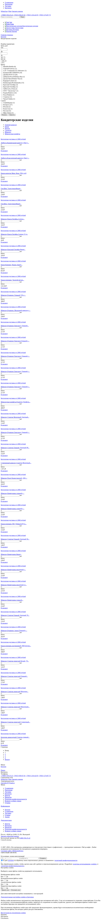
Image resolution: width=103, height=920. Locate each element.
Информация (5, 806)
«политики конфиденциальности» (12, 866)
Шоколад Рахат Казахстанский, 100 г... (14, 478)
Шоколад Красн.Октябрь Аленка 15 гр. (14, 234)
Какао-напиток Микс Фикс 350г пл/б (13, 173)
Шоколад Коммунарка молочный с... (13, 569)
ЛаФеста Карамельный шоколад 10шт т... (15, 143)
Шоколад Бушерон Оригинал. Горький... (15, 326)
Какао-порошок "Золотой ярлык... (12, 280)
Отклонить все (15, 890)
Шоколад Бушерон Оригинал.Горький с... (15, 341)
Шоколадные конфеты (12, 134)
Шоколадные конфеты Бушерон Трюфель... (15, 402)
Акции (7, 817)
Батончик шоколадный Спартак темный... (15, 737)
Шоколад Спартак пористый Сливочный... (15, 722)
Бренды (7, 795)
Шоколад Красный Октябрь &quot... (13, 249)
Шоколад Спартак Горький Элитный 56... (15, 539)
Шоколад (8, 132)
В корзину (4, 151)
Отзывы (7, 803)
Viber (10, 11)
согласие (11, 860)
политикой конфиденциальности (66, 860)
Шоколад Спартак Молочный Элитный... (15, 417)
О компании (9, 2)
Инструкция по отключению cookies (13, 913)
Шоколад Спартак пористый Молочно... (14, 691)
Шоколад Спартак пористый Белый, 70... (15, 661)
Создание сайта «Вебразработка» (12, 851)
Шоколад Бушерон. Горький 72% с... (13, 295)
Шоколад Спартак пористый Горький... (14, 676)
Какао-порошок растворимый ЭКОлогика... (16, 646)
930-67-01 (19, 15)
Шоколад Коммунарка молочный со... (14, 585)
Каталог (7, 809)
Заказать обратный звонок (10, 836)
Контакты (8, 8)
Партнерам (8, 4)
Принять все (5, 890)
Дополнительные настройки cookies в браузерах (17, 897)
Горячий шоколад (11, 125)
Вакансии (8, 797)
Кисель (7, 128)
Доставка (8, 6)
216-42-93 (32, 15)
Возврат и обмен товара (13, 801)
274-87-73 (45, 15)
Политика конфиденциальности (16, 799)
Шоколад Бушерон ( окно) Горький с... (14, 630)
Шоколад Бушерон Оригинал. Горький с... (15, 356)
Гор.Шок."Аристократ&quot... (11, 188)
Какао (7, 126)
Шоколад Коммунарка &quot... (11, 554)
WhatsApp (4, 11)
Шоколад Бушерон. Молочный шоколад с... (15, 310)
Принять (4, 914)
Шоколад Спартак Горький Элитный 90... (15, 447)
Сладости (8, 130)
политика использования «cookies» (85, 864)
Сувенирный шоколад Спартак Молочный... (16, 463)
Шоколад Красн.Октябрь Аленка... (13, 219)
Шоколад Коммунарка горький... (12, 600)
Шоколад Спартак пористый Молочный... (15, 707)
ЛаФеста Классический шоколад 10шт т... (15, 158)
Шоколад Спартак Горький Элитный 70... (15, 615)
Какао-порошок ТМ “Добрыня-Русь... (14, 524)
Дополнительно (6, 820)
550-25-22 (7, 15)
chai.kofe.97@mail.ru (8, 783)
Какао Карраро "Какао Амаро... (11, 265)
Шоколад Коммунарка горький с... (12, 493)
